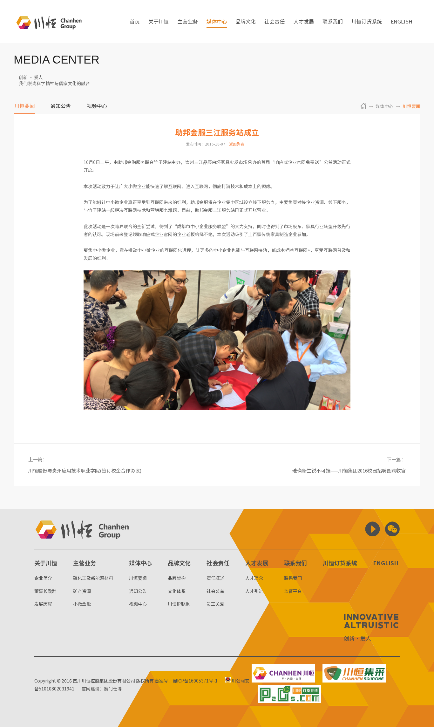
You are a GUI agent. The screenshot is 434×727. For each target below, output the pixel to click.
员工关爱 (215, 604)
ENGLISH (401, 22)
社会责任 (274, 22)
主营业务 (188, 22)
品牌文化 (245, 22)
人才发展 (304, 22)
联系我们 (332, 22)
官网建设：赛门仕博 (102, 688)
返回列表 (236, 143)
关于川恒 (158, 22)
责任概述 (215, 578)
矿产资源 (82, 591)
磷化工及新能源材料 (93, 578)
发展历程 (43, 604)
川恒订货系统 (366, 22)
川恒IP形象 (179, 604)
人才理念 (254, 578)
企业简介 (43, 578)
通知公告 (61, 106)
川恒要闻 (24, 106)
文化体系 (177, 591)
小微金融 (82, 604)
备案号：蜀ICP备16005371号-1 (186, 680)
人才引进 (254, 591)
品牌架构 (177, 578)
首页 (135, 22)
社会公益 (215, 591)
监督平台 (293, 591)
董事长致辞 (45, 591)
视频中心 (97, 106)
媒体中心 (217, 22)
